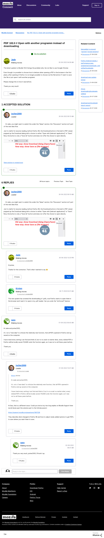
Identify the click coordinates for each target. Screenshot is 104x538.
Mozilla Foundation (9, 493)
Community (46, 5)
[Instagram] (94, 487)
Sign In (96, 5)
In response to (25, 260)
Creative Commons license (73, 523)
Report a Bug (62, 490)
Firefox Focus (35, 497)
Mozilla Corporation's (11, 521)
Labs (58, 5)
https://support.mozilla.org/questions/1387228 (24, 412)
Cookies (64, 516)
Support (85, 5)
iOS (31, 490)
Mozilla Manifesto (9, 490)
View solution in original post (13, 162)
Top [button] (5, 533)
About (4, 487)
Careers (5, 497)
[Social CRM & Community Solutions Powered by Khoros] (97, 534)
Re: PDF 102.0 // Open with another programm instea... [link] (45, 33)
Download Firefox (36, 487)
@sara (13, 375)
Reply (69, 93)
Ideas (19, 5)
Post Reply (65, 470)
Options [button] (98, 33)
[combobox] (52, 19)
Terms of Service (40, 516)
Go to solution (40, 54)
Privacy (53, 516)
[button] (6, 93)
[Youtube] (99, 487)
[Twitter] (90, 487)
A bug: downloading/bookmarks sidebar (89, 91)
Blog (31, 500)
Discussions (31, 5)
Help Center (61, 487)
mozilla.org (25, 516)
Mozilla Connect (7, 5)
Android (33, 493)
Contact (75, 516)
